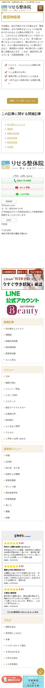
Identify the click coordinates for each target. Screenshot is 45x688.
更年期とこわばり (14, 633)
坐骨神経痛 (11, 499)
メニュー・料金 (13, 389)
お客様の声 (11, 414)
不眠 (8, 455)
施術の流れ (11, 383)
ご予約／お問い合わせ (16, 439)
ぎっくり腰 (11, 487)
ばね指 (9, 462)
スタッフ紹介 (12, 395)
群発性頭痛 (12, 138)
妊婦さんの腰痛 (13, 474)
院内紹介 (10, 420)
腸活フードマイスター (16, 407)
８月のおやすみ (13, 652)
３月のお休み (12, 658)
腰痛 (8, 511)
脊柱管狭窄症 (12, 493)
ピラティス (11, 401)
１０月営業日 (12, 664)
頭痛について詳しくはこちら (23, 101)
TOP (8, 376)
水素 (8, 639)
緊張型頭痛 (12, 142)
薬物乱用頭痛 (13, 133)
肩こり (9, 505)
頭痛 (8, 518)
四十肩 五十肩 (13, 468)
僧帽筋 (10, 129)
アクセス (10, 432)
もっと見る (11, 360)
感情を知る (11, 627)
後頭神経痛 (11, 347)
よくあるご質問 (13, 426)
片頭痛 (10, 147)
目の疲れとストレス (16, 125)
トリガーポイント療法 (16, 645)
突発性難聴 (11, 480)
